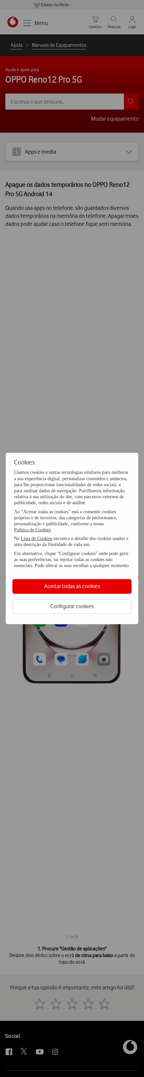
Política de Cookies (32, 529)
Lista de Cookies (36, 538)
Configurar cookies (72, 606)
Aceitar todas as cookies (72, 586)
